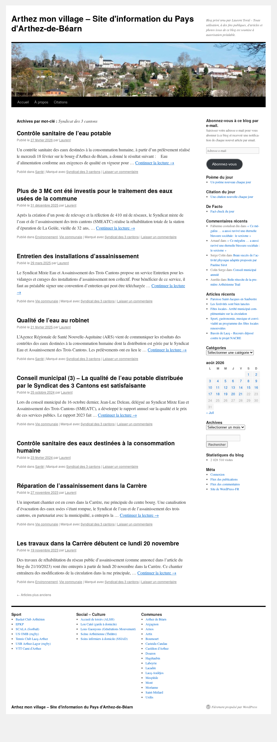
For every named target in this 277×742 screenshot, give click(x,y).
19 (225, 393)
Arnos (150, 629)
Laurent (65, 140)
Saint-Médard (154, 692)
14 (241, 387)
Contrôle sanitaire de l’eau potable (64, 133)
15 (248, 387)
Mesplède (152, 677)
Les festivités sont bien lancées (230, 304)
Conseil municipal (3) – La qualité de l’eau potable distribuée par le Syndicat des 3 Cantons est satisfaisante (100, 381)
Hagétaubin (153, 658)
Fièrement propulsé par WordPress (234, 707)
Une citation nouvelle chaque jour (231, 196)
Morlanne (152, 687)
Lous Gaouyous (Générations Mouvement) (108, 629)
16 (256, 387)
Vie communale (70, 236)
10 (210, 387)
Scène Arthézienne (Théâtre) (99, 634)
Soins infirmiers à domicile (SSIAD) (104, 638)
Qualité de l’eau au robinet (53, 320)
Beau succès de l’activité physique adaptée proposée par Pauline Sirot (234, 260)
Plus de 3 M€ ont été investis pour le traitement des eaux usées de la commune (95, 194)
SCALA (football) (27, 629)
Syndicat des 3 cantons (83, 171)
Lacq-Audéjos (155, 673)
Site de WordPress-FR (224, 489)
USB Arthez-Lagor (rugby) (33, 643)
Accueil (23, 101)
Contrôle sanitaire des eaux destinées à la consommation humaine (96, 446)
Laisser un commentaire (120, 171)
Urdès (149, 697)
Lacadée (151, 668)
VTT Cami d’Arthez (28, 648)
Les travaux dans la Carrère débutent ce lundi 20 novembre (98, 543)
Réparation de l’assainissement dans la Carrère (82, 485)
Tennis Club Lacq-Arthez (32, 638)
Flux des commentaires (225, 484)
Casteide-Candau (156, 643)
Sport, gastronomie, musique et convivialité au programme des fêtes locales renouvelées (234, 323)
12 (225, 387)
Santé (39, 171)
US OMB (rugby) (27, 634)
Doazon (151, 653)
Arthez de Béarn (156, 619)
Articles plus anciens (34, 594)
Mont (149, 682)
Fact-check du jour (222, 211)
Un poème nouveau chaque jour (230, 182)
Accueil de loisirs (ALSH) (97, 619)
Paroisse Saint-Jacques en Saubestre (233, 299)
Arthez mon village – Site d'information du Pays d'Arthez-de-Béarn (102, 23)
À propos (41, 101)
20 (233, 393)
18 (218, 393)
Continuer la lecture (154, 162)
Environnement (46, 236)
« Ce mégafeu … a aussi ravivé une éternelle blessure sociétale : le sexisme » (234, 231)
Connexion (217, 474)
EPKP (20, 624)
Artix (149, 634)
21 (241, 393)
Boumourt (152, 638)
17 (210, 393)
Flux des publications (224, 479)
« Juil (210, 412)
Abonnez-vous (224, 164)
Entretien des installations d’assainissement (78, 256)
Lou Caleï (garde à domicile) (99, 624)
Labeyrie (151, 663)
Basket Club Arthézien (30, 619)
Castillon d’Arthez (157, 648)
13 (233, 387)
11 (218, 387)
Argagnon (152, 624)
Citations (61, 101)
